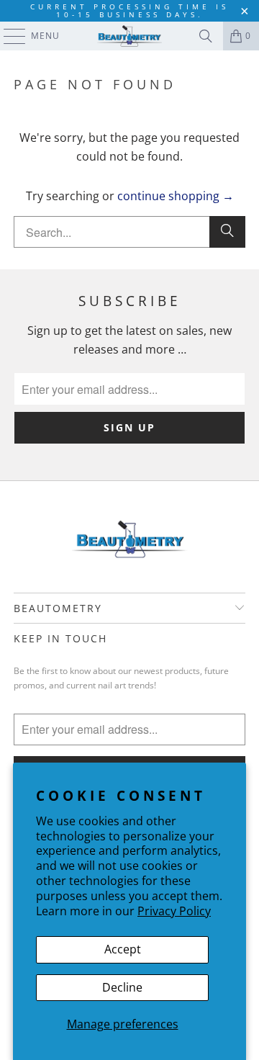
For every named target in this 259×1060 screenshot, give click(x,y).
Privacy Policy (174, 911)
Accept (122, 949)
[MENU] (7, 36)
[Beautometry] (129, 36)
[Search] (205, 36)
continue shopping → (175, 196)
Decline (122, 987)
